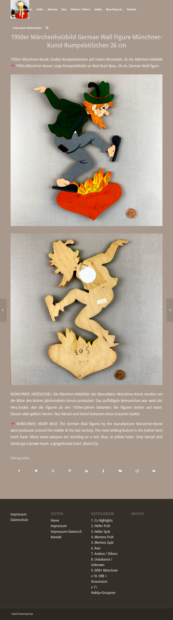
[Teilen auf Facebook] (19, 470)
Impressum (19, 514)
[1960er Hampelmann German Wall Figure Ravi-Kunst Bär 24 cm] (169, 310)
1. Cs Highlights (102, 520)
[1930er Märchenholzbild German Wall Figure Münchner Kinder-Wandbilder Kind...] (3, 310)
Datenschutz (19, 519)
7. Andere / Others (104, 553)
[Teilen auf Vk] (120, 470)
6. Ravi (95, 548)
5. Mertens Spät (102, 542)
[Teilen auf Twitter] (36, 470)
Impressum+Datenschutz (68, 531)
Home (55, 520)
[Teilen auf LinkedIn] (86, 470)
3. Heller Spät (100, 531)
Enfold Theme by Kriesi (22, 613)
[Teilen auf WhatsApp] (53, 470)
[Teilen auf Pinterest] (69, 470)
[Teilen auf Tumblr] (103, 470)
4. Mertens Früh (102, 537)
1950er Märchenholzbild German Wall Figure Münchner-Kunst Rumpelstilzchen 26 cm (86, 40)
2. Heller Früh (100, 526)
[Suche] (46, 28)
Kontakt (56, 537)
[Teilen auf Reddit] (137, 470)
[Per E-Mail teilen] (154, 470)
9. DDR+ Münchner (104, 570)
